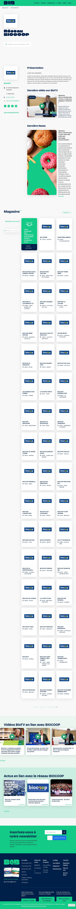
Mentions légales (66, 864)
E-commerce (37, 872)
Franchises (37, 868)
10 (52, 707)
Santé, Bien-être (26, 869)
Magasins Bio (5, 7)
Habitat (24, 872)
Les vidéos (56, 863)
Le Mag (59, 3)
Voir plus (61, 196)
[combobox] (17, 44)
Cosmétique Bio (26, 866)
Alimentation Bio (26, 863)
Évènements (57, 869)
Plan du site (65, 869)
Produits (43, 3)
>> (57, 707)
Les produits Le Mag (46, 866)
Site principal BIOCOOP (11, 112)
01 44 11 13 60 (10, 97)
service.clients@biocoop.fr (13, 101)
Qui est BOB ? (65, 874)
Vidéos (65, 3)
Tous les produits (45, 871)
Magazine (56, 866)
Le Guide (24, 860)
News (69, 3)
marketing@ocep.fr (10, 881)
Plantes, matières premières (27, 878)
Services (24, 875)
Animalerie (25, 882)
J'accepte (71, 905)
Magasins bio (51, 3)
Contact (65, 860)
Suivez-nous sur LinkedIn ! (11, 879)
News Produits (46, 861)
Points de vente (37, 861)
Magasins (37, 865)
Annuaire (36, 3)
